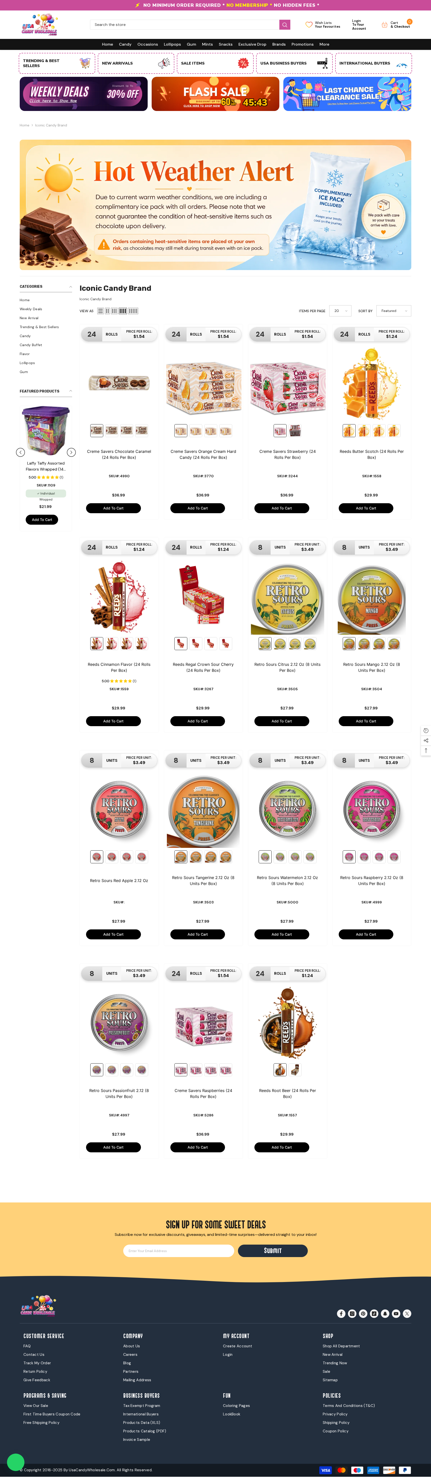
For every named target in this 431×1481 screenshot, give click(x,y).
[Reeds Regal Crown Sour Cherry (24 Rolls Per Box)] (203, 597)
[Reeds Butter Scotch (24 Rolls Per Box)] (372, 383)
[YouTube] (396, 1313)
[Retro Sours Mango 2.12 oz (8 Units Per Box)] (372, 597)
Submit (273, 1250)
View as (87, 311)
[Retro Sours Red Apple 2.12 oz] (119, 810)
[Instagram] (352, 1313)
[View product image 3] (126, 430)
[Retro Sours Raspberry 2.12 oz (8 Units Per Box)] (372, 810)
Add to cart (42, 519)
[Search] (190, 25)
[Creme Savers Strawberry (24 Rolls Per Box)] (287, 383)
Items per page (312, 311)
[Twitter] (407, 1313)
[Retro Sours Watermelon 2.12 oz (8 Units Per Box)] (287, 810)
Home (24, 125)
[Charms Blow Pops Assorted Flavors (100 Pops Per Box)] (46, 430)
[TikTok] (374, 1313)
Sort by (365, 311)
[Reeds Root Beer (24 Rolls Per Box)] (287, 1023)
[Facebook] (341, 1313)
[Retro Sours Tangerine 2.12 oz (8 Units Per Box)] (203, 810)
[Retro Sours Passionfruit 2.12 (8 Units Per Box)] (119, 1023)
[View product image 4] (141, 430)
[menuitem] (46, 300)
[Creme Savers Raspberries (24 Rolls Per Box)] (203, 1023)
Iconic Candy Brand (51, 125)
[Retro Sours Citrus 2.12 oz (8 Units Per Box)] (287, 597)
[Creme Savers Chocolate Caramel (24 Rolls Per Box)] (119, 383)
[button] (20, 452)
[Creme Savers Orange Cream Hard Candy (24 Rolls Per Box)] (203, 383)
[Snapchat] (385, 1313)
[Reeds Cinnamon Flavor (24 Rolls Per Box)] (119, 597)
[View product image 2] (111, 430)
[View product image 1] (96, 430)
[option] (215, 5)
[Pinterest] (363, 1313)
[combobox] (184, 25)
